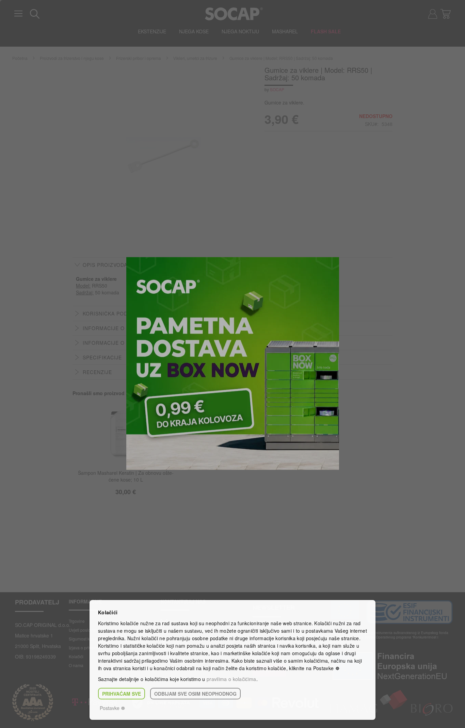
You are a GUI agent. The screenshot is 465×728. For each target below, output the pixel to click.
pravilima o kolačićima (231, 679)
